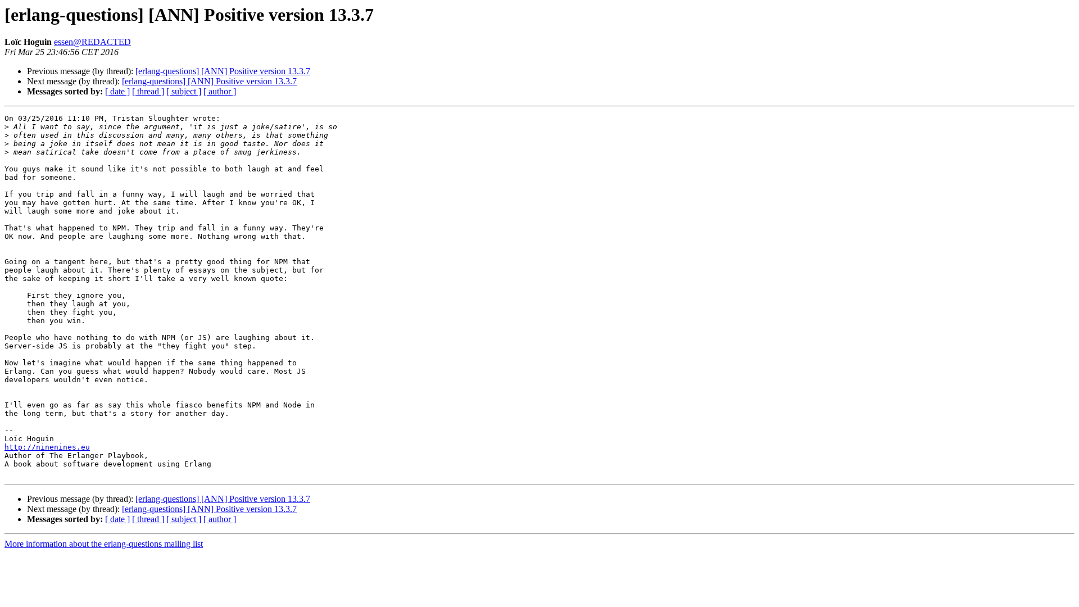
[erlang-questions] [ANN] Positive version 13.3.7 (222, 71)
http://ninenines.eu (47, 447)
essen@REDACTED (92, 42)
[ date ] (117, 91)
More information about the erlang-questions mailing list (103, 544)
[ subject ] (183, 91)
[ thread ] (148, 91)
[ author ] (219, 91)
